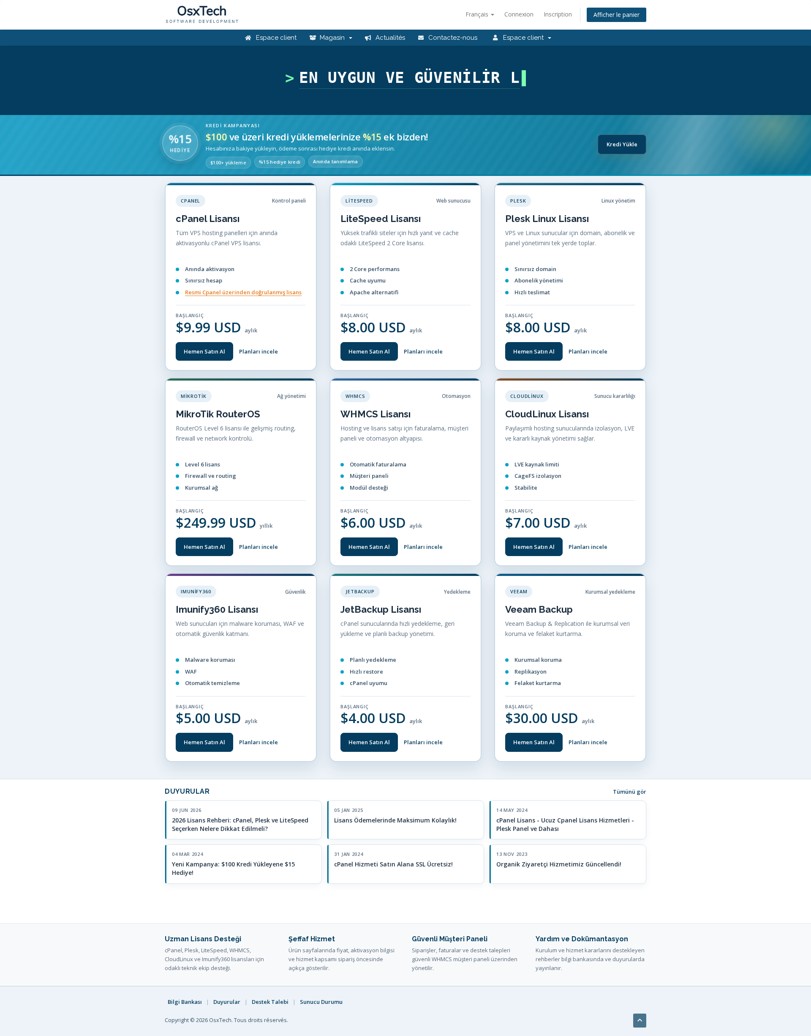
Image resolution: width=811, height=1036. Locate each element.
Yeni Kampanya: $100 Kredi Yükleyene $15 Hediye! (233, 868)
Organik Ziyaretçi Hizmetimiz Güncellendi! (558, 864)
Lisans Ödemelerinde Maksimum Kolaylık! (395, 820)
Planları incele (258, 351)
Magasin (333, 37)
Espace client (275, 37)
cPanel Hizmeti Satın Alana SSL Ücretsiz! (393, 864)
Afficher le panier (616, 15)
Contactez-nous (452, 37)
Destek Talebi (270, 1002)
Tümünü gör (629, 791)
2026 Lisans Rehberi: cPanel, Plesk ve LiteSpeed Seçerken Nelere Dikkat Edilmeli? (240, 824)
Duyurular (226, 1002)
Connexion (518, 14)
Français (477, 14)
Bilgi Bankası (185, 1002)
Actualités (389, 37)
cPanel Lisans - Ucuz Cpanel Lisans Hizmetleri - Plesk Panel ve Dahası (565, 824)
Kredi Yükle (622, 144)
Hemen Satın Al (204, 351)
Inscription (558, 14)
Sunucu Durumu (321, 1002)
